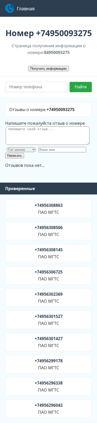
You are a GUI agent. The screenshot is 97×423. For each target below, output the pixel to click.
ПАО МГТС (49, 208)
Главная (26, 8)
